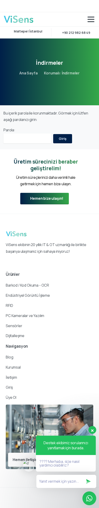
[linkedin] (8, 6)
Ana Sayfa (28, 73)
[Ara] (90, 6)
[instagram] (15, 6)
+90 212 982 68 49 (76, 32)
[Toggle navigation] (91, 19)
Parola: (9, 129)
